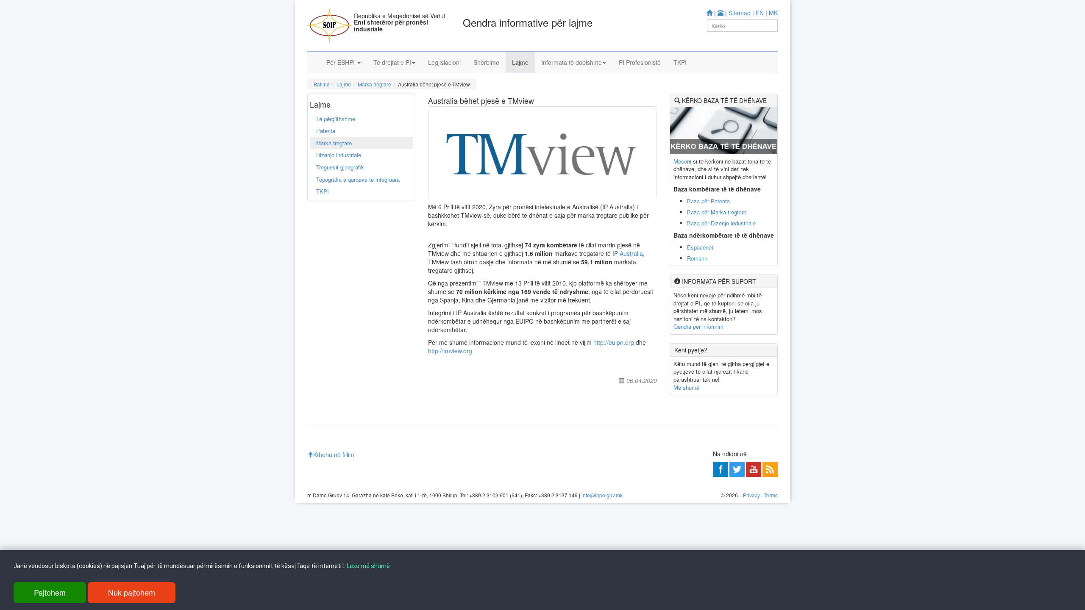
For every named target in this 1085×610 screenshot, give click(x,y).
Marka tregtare (374, 84)
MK (773, 12)
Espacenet (700, 247)
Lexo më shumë (368, 566)
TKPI (680, 62)
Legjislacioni (444, 62)
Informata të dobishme (571, 62)
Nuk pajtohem (131, 592)
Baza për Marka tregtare (716, 212)
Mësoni (682, 161)
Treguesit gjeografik (340, 167)
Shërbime (486, 62)
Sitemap (740, 12)
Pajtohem (50, 592)
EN (760, 12)
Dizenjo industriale (338, 155)
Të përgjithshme (335, 119)
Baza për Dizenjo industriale (721, 223)
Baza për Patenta (708, 201)
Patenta (325, 131)
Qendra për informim (698, 326)
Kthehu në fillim (333, 454)
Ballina (322, 84)
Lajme (520, 62)
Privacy (751, 495)
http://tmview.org (450, 351)
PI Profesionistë (640, 62)
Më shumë (686, 387)
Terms (771, 495)
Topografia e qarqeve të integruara (358, 179)
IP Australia (627, 253)
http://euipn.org (613, 342)
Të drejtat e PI (392, 62)
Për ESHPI (341, 62)
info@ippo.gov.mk (602, 495)
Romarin (697, 258)
